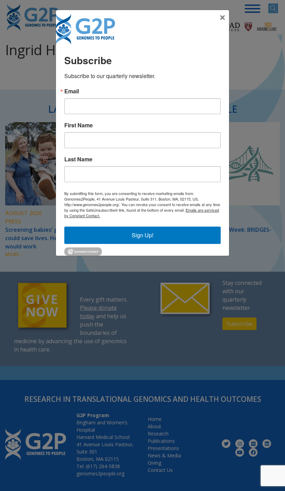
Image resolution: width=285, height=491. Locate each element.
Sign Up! (142, 235)
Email (71, 91)
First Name (78, 125)
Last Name (78, 159)
